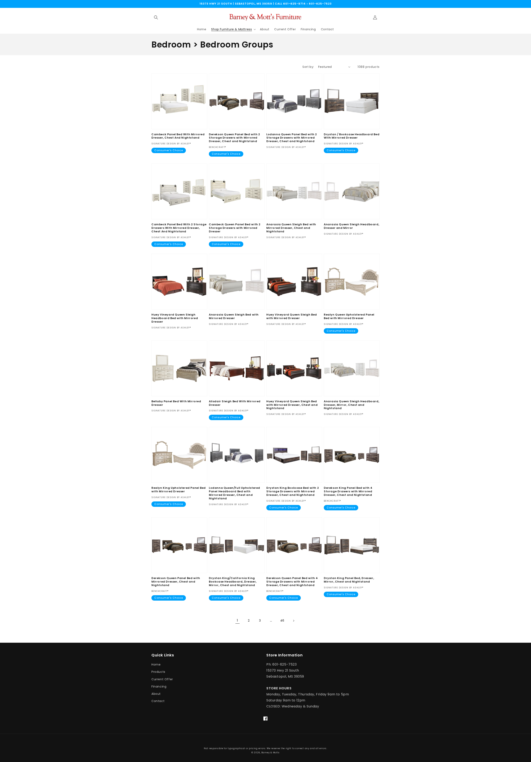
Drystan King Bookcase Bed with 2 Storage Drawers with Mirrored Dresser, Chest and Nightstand (292, 491)
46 (282, 620)
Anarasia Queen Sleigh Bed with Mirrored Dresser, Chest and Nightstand (291, 228)
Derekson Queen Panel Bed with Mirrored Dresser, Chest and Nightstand (175, 582)
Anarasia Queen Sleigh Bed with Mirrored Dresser (234, 316)
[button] (156, 17)
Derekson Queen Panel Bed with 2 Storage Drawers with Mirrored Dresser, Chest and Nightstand (234, 138)
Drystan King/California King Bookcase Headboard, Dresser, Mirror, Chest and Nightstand (233, 582)
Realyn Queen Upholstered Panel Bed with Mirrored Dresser (349, 316)
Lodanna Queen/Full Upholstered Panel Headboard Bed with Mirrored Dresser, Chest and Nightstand (234, 493)
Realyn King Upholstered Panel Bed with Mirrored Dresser (178, 489)
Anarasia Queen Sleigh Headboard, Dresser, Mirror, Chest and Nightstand (351, 405)
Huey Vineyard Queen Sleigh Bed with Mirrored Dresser (291, 316)
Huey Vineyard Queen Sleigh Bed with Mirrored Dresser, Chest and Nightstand (292, 405)
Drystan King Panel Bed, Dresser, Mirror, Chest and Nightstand (349, 580)
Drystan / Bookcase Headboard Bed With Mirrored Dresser (351, 136)
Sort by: (308, 67)
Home (156, 664)
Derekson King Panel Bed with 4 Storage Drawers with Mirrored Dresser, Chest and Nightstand (348, 491)
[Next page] (293, 620)
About (156, 694)
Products (158, 672)
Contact (157, 701)
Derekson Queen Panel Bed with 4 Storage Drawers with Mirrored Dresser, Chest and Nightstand (292, 582)
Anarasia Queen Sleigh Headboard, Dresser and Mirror (351, 226)
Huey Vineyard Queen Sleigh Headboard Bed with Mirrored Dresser (174, 318)
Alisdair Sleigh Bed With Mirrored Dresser (235, 403)
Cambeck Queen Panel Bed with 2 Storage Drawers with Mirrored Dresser (235, 228)
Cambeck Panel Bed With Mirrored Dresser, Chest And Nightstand (178, 136)
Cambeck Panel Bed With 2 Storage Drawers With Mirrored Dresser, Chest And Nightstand (178, 228)
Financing (158, 686)
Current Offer (162, 679)
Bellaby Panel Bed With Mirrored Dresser (176, 403)
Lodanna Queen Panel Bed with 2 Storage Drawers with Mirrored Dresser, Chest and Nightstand (291, 138)
